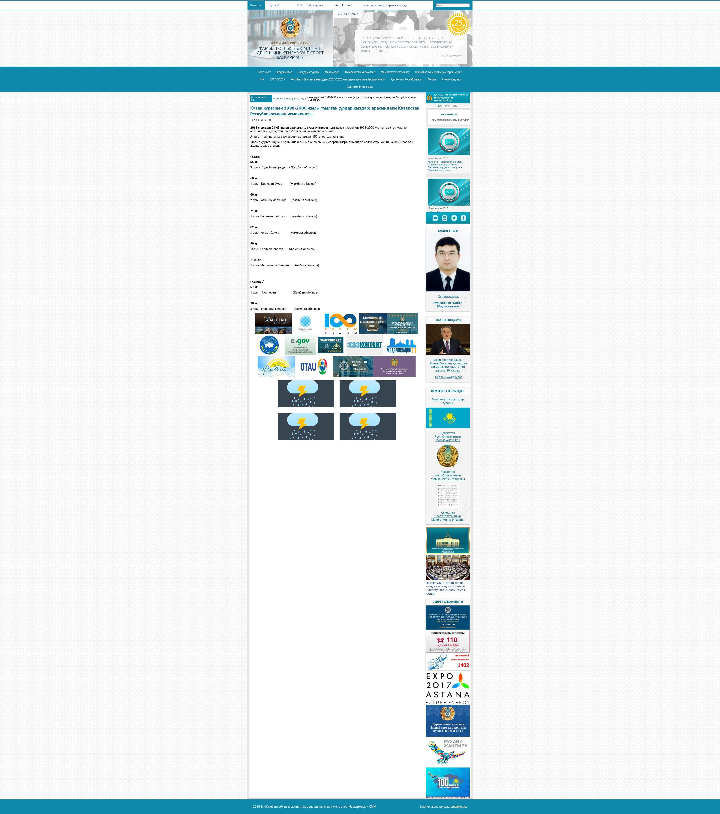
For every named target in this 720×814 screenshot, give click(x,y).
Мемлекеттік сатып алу (395, 72)
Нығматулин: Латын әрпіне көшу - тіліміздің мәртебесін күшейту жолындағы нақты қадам (446, 588)
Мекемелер (332, 72)
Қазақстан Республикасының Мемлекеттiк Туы (447, 436)
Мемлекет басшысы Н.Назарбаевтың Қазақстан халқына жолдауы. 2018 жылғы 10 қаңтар (448, 365)
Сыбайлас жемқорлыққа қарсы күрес (438, 72)
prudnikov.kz (459, 806)
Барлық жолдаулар (448, 377)
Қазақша (256, 5)
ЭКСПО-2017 (277, 79)
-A (348, 5)
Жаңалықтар (284, 72)
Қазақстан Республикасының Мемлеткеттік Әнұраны (447, 516)
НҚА (261, 79)
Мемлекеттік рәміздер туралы (448, 401)
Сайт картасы (315, 5)
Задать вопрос (448, 296)
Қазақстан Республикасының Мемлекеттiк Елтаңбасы (448, 475)
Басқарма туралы (308, 72)
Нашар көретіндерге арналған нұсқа (384, 5)
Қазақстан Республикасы (406, 79)
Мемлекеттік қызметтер (360, 72)
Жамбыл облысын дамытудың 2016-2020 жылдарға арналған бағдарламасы (338, 79)
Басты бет (264, 72)
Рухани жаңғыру (452, 79)
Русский (275, 5)
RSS (299, 5)
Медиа (432, 79)
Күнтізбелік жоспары (360, 87)
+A (336, 5)
